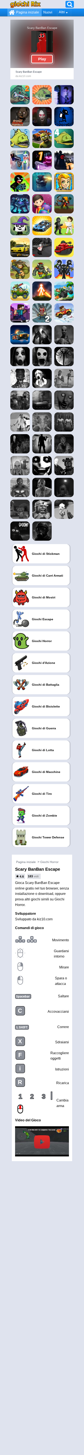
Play (42, 59)
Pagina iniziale (27, 12)
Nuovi (47, 12)
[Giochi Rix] (25, 4)
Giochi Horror (49, 862)
